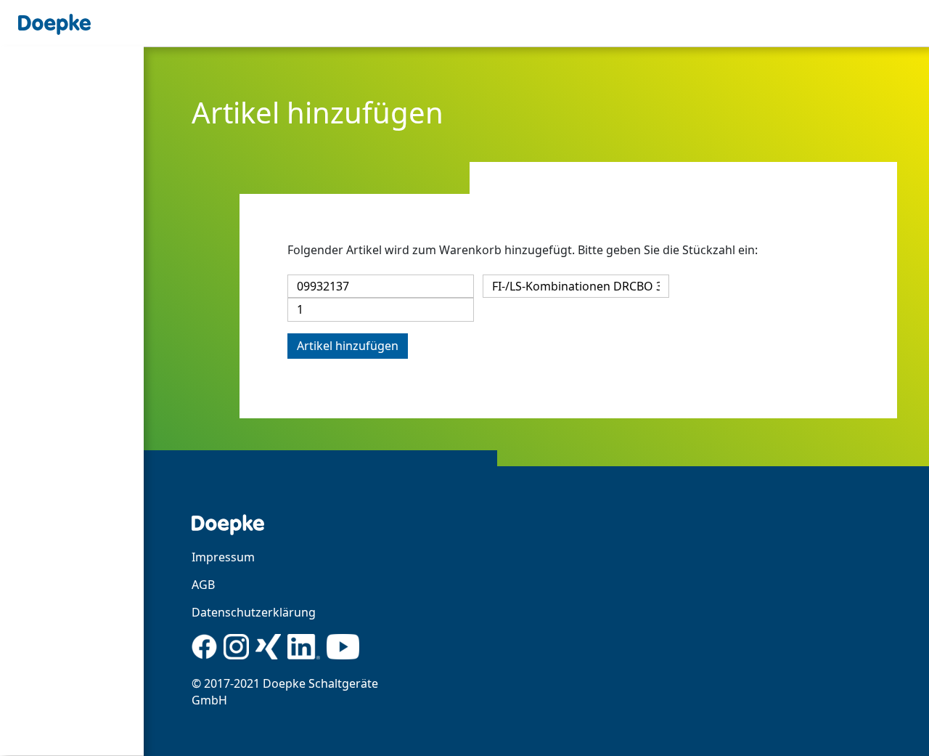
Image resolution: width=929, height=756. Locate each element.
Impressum (223, 557)
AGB (203, 585)
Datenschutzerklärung (254, 612)
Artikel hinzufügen (347, 346)
